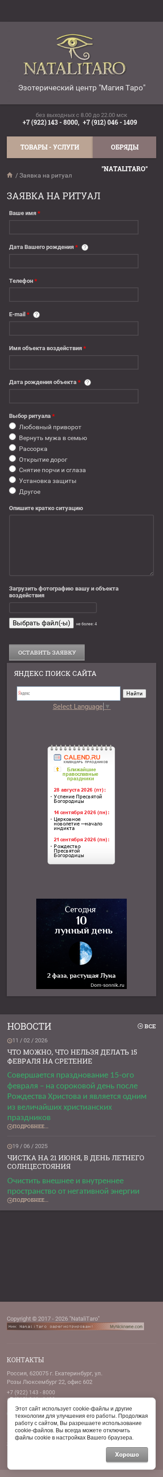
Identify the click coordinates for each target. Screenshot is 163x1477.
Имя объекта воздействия (47, 348)
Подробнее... (30, 1126)
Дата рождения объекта (45, 382)
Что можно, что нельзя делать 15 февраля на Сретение (72, 1056)
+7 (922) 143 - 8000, (51, 122)
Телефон (23, 280)
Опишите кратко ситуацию (46, 508)
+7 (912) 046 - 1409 (110, 122)
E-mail (19, 314)
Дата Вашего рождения (43, 247)
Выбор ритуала (32, 416)
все (150, 1026)
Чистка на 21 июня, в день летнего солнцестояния (75, 1162)
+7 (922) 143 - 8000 (31, 1392)
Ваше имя (24, 213)
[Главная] (10, 175)
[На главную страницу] (79, 58)
